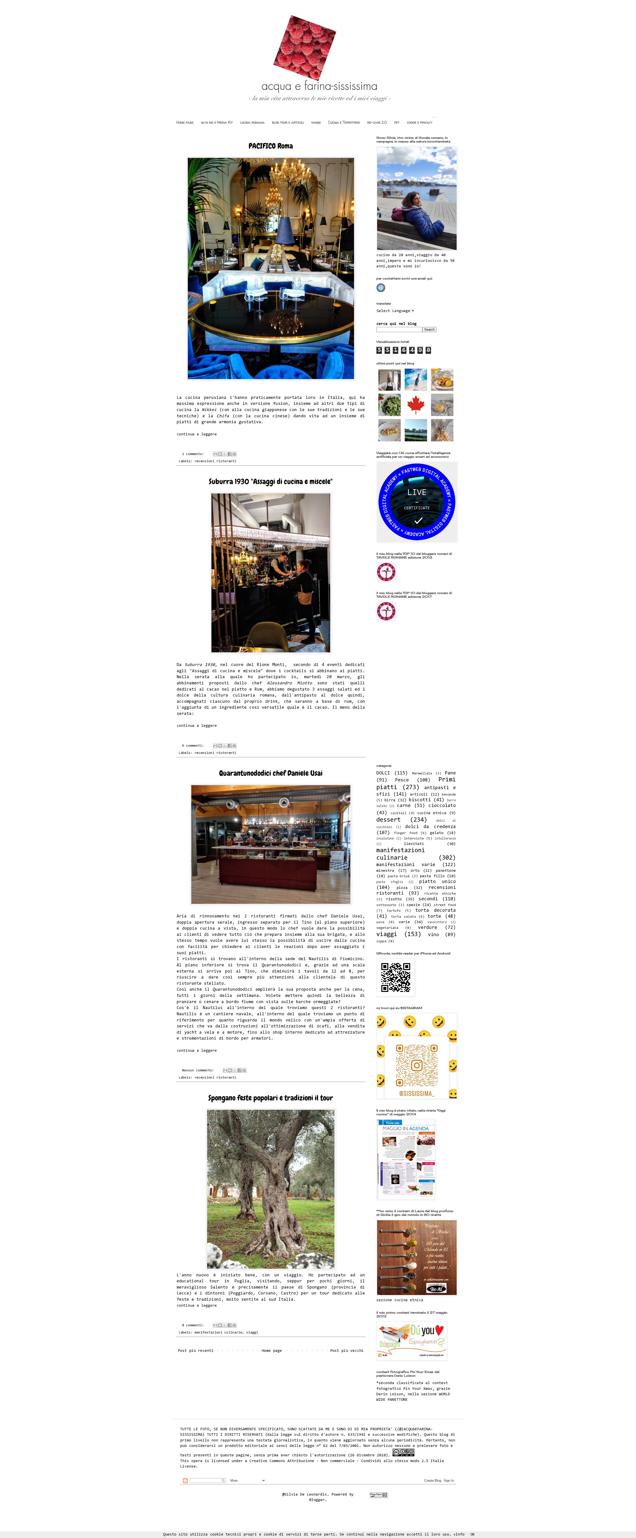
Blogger (317, 1500)
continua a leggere (197, 434)
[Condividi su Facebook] (229, 454)
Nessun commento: (199, 1070)
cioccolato (442, 806)
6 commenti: (194, 746)
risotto (394, 899)
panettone (446, 871)
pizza (402, 888)
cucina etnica (432, 813)
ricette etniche (440, 894)
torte (434, 916)
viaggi (316, 122)
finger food (405, 833)
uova (380, 922)
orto (415, 871)
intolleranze (445, 838)
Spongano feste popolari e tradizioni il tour (270, 1098)
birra (390, 800)
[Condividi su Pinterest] (234, 454)
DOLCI (383, 773)
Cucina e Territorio (344, 122)
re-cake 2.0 (377, 122)
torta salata (403, 917)
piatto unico (437, 881)
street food (445, 905)
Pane (450, 773)
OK (473, 1535)
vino (433, 935)
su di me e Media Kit (217, 122)
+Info (459, 1535)
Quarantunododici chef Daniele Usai (270, 773)
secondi (428, 899)
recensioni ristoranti (215, 461)
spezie (413, 905)
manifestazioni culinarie (218, 1332)
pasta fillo (432, 876)
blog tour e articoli (288, 122)
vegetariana (387, 928)
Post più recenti (196, 1351)
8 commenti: (194, 1325)
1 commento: (194, 454)
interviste (414, 838)
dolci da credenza (430, 827)
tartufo (394, 911)
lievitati (414, 844)
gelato (436, 833)
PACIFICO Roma (271, 146)
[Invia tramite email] (215, 454)
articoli (419, 795)
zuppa (381, 941)
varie (404, 922)
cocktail (398, 813)
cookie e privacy (419, 122)
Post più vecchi (347, 1351)
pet (396, 122)
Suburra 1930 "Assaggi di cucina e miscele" (271, 481)
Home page (185, 122)
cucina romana (252, 122)
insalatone (385, 838)
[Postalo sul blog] (220, 454)
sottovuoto (386, 905)
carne (404, 806)
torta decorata (435, 910)
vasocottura (437, 922)
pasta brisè (399, 876)
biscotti (420, 800)
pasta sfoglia (389, 882)
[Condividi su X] (224, 454)
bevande (449, 795)
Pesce (402, 780)
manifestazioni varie (405, 865)
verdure (427, 927)
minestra (385, 871)
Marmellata (422, 773)
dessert (388, 820)
